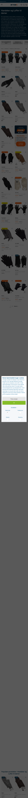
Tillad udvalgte (14, 399)
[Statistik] (8, 419)
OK (14, 402)
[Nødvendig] (8, 413)
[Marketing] (20, 419)
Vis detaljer (13, 407)
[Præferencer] (20, 413)
